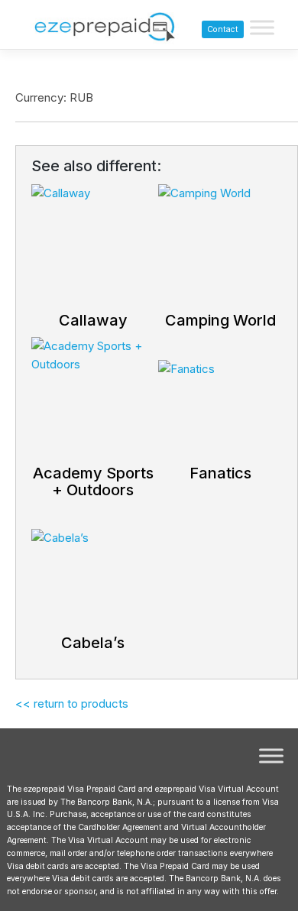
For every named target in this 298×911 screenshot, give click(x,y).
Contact (222, 29)
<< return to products (71, 703)
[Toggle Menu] (262, 28)
